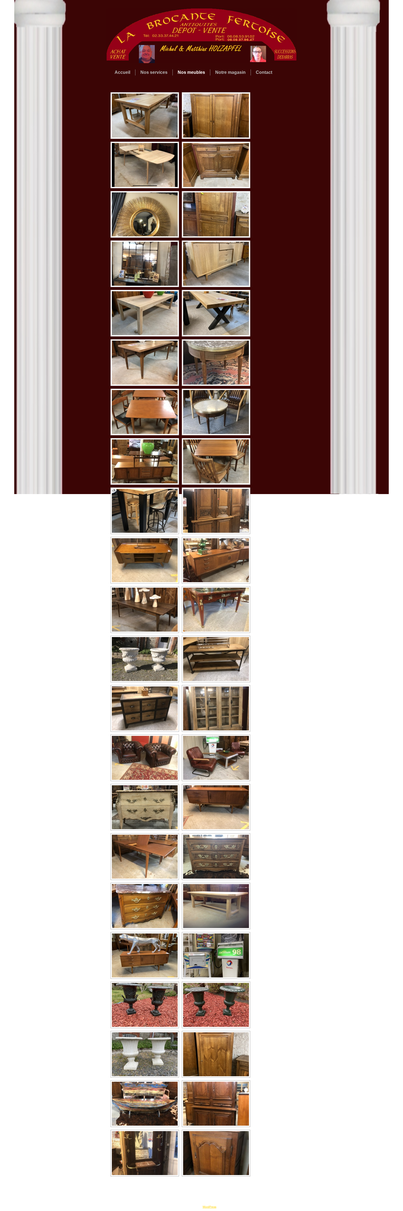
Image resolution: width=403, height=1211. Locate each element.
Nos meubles (191, 72)
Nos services (154, 72)
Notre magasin (230, 72)
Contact (264, 72)
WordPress (209, 1206)
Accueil (122, 72)
